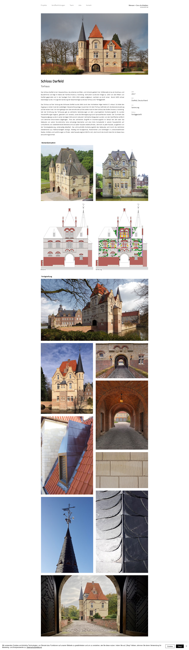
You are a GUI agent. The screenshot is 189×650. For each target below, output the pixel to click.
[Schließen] (186, 646)
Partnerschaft (143, 7)
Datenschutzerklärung (34, 647)
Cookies (170, 646)
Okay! (180, 646)
